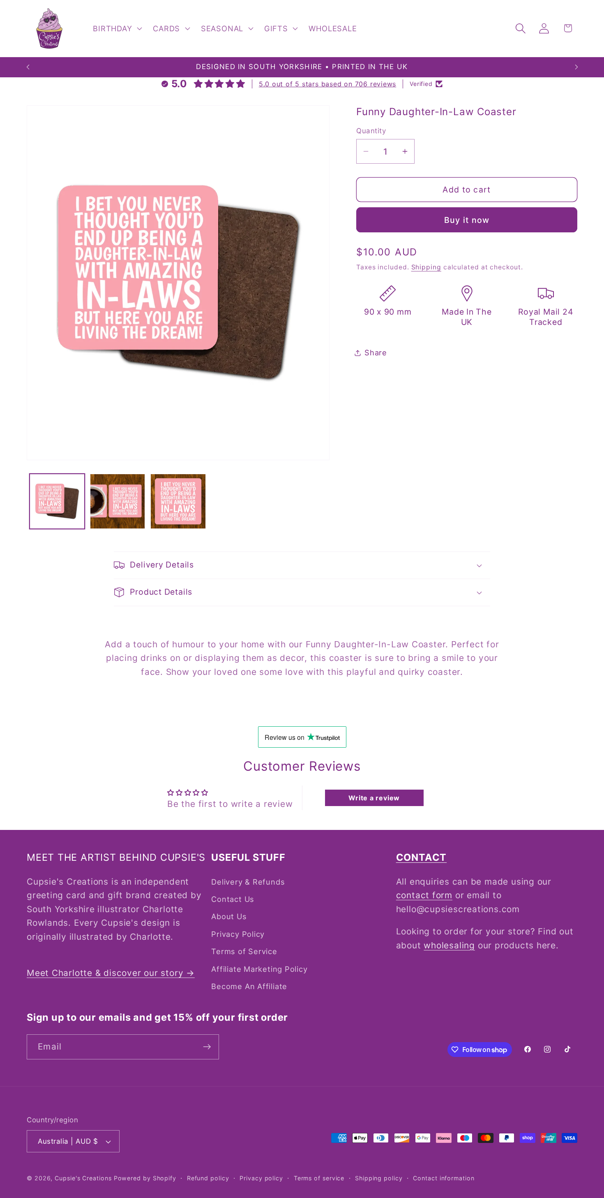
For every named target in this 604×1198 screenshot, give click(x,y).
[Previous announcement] (28, 67)
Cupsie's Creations (83, 1178)
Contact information (443, 1178)
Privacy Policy (238, 933)
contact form (424, 895)
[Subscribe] (207, 1046)
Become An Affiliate (249, 986)
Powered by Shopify (145, 1178)
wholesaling (449, 945)
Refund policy (208, 1178)
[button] (117, 28)
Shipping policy (379, 1178)
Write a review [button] (374, 798)
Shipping (426, 267)
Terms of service (319, 1178)
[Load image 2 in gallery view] (117, 501)
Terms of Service (244, 951)
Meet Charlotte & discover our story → (111, 973)
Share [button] (375, 352)
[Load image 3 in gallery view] (177, 501)
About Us (229, 916)
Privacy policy (261, 1178)
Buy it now (467, 220)
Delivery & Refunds (248, 881)
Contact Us (232, 899)
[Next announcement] (576, 67)
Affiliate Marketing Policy (259, 968)
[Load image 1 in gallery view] (57, 501)
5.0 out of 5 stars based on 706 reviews (327, 84)
